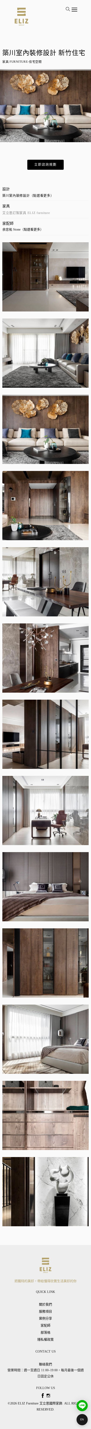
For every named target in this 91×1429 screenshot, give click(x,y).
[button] (45, 165)
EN (82, 1419)
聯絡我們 (45, 1364)
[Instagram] (48, 1395)
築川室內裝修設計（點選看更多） (28, 195)
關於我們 (45, 1304)
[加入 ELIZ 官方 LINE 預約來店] (82, 1405)
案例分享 (45, 1318)
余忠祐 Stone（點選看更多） (22, 229)
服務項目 (45, 1311)
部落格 (45, 1332)
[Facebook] (42, 1395)
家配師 (45, 1325)
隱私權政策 (45, 1339)
